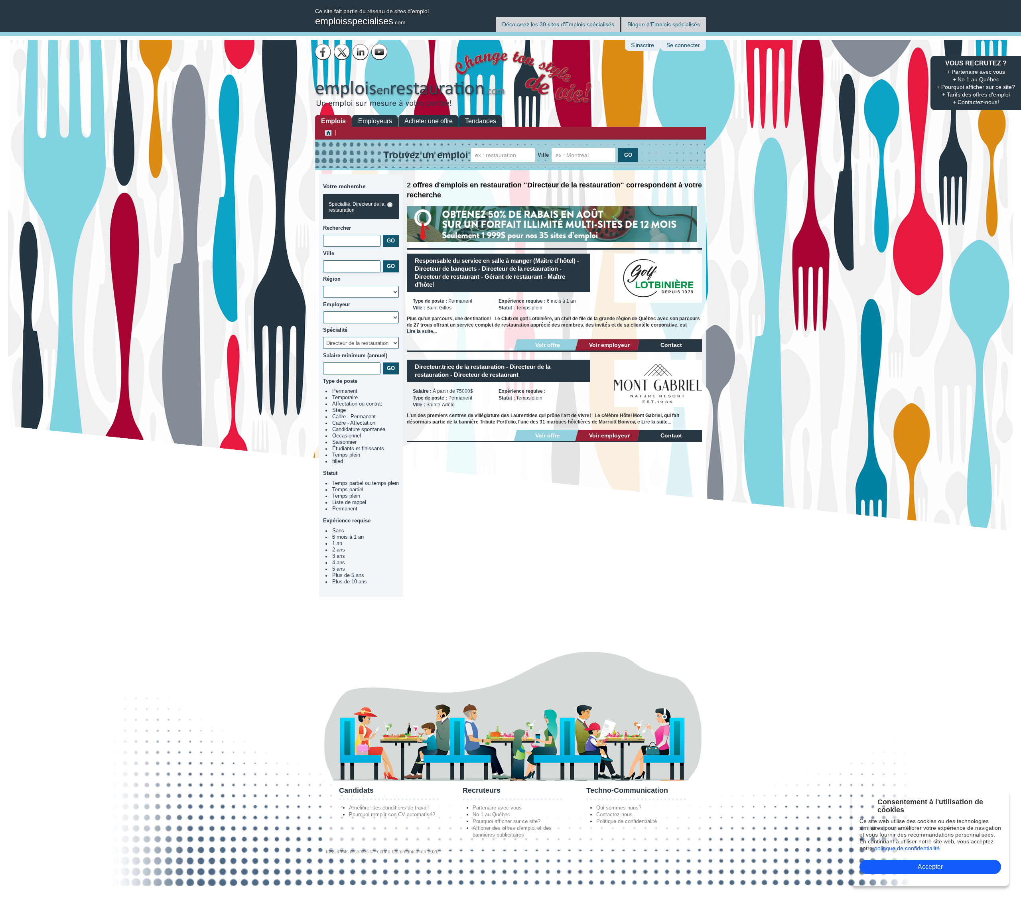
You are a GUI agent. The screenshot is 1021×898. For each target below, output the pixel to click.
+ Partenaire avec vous (976, 72)
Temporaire (345, 397)
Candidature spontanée (358, 429)
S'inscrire (642, 45)
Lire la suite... (422, 331)
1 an (337, 543)
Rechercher (337, 228)
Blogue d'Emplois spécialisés (663, 24)
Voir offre (547, 345)
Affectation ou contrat (357, 404)
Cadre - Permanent (354, 416)
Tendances (480, 121)
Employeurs (375, 121)
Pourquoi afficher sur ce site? (506, 821)
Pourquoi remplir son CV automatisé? (392, 814)
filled (337, 461)
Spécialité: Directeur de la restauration (356, 207)
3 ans (338, 556)
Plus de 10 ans (349, 582)
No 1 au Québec (491, 814)
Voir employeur (609, 345)
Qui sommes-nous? (618, 808)
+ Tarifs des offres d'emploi (976, 94)
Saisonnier (344, 442)
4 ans (338, 562)
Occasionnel (346, 436)
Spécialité (335, 330)
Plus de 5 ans (348, 575)
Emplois (333, 121)
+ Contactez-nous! (976, 102)
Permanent (344, 391)
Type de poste (340, 381)
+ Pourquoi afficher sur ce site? (975, 87)
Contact (671, 345)
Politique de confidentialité (626, 821)
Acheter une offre (428, 121)
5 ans (338, 569)
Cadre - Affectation (353, 423)
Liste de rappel (349, 502)
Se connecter (683, 45)
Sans (338, 531)
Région (332, 279)
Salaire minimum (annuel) (355, 355)
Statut (330, 473)
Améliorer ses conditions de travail (389, 808)
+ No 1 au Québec (976, 79)
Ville (543, 155)
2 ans (338, 550)
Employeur (336, 304)
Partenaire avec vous (497, 808)
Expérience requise (347, 521)
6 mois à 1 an (348, 537)
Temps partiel (347, 489)
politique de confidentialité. (907, 848)
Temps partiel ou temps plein (365, 483)
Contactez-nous (614, 814)
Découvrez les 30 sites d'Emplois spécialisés (558, 24)
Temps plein (346, 455)
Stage (339, 410)
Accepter (930, 866)
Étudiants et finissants (358, 448)
